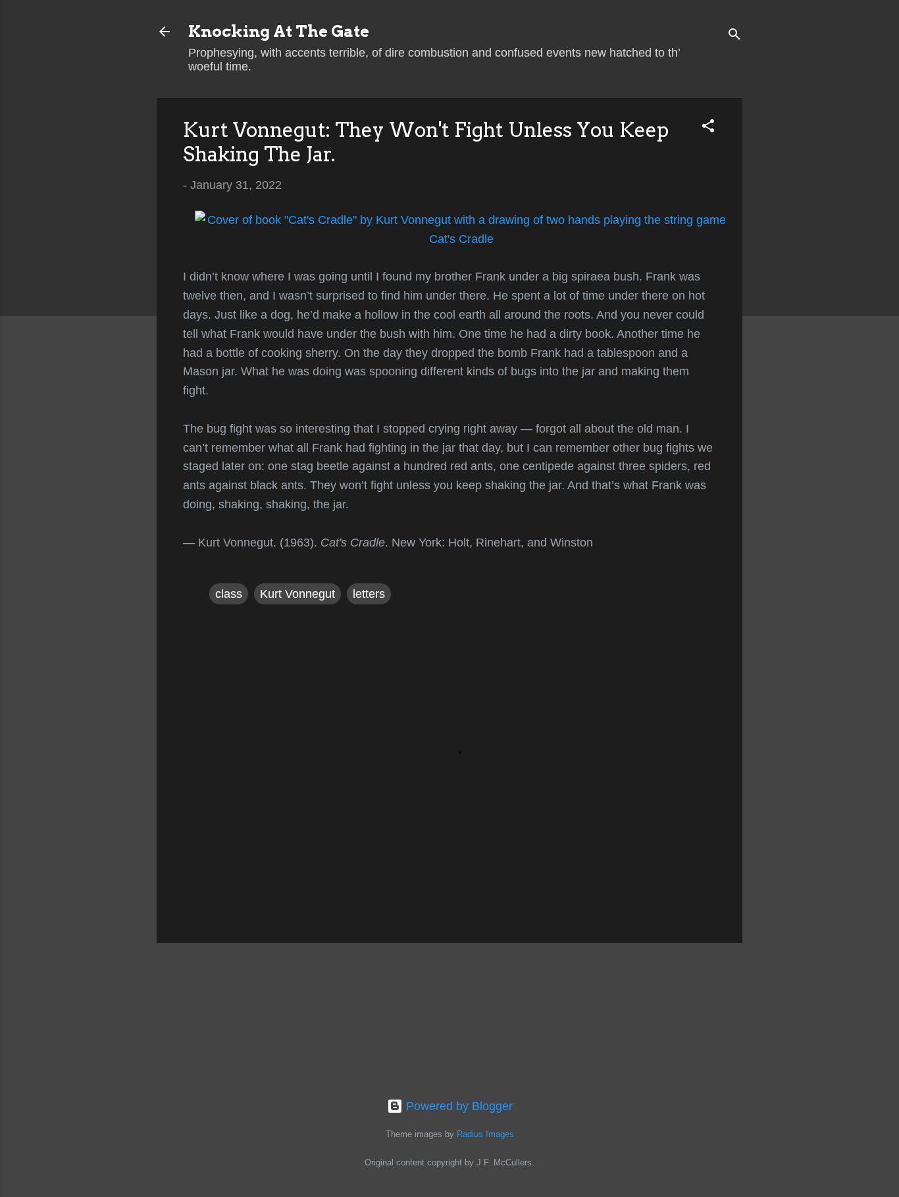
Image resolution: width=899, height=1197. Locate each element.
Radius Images (485, 1134)
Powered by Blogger (458, 1106)
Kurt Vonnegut (297, 593)
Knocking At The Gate (278, 31)
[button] (708, 128)
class (228, 593)
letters (369, 593)
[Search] (734, 36)
